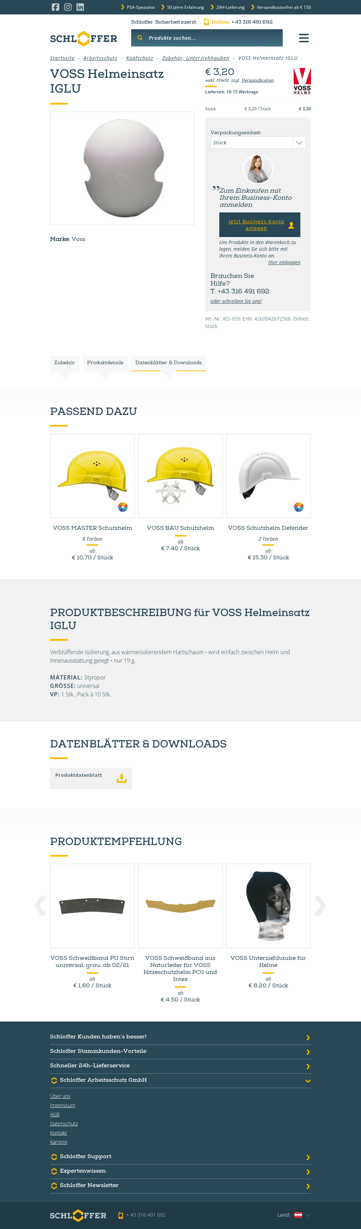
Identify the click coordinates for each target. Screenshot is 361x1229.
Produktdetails (105, 363)
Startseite (62, 58)
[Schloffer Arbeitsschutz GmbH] (83, 38)
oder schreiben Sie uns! (236, 301)
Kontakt (58, 1132)
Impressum (62, 1105)
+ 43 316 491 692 (242, 22)
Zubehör (64, 363)
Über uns (60, 1096)
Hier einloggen (284, 262)
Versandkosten (257, 81)
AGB (55, 1114)
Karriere (58, 1141)
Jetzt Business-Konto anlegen (256, 224)
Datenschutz (64, 1123)
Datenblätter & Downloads (168, 363)
